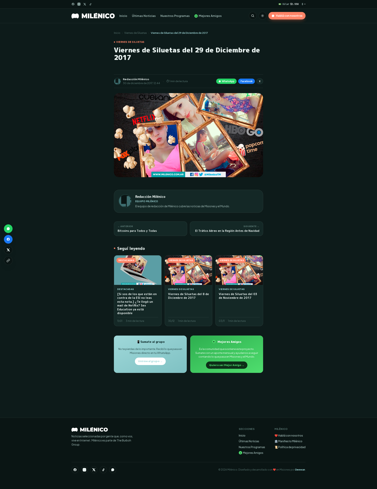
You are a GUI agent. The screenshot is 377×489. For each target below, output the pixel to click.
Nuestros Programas (175, 15)
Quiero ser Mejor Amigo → (226, 365)
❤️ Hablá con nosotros (289, 435)
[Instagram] (79, 4)
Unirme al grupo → (150, 361)
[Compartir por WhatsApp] (8, 228)
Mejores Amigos (208, 15)
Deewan (300, 469)
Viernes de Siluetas (135, 32)
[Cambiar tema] (262, 16)
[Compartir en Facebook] (8, 239)
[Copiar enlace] (8, 260)
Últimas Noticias (144, 15)
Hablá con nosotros (289, 15)
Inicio (123, 15)
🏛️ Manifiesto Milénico (288, 441)
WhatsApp (228, 81)
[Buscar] (253, 16)
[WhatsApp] (112, 469)
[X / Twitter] (84, 4)
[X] (93, 469)
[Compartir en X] (8, 250)
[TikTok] (90, 4)
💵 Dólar (288, 4)
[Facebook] (73, 4)
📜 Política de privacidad (290, 447)
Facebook (247, 81)
